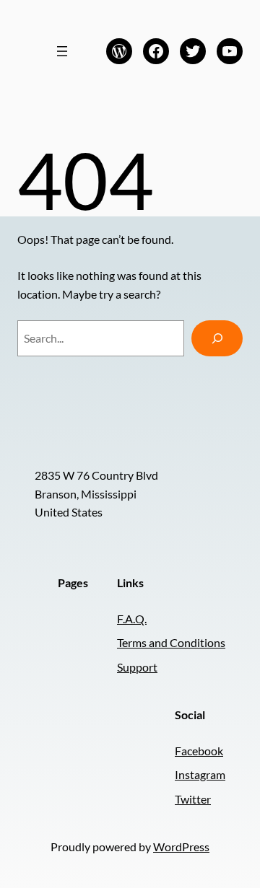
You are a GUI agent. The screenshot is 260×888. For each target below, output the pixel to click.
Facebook (199, 750)
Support (137, 667)
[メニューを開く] (62, 51)
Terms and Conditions (171, 642)
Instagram (200, 774)
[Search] (217, 338)
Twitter (193, 799)
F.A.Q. (132, 618)
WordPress (181, 846)
